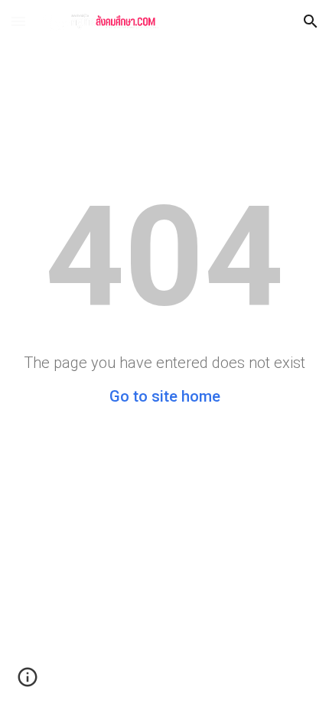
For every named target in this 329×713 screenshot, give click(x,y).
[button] (18, 21)
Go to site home (164, 396)
